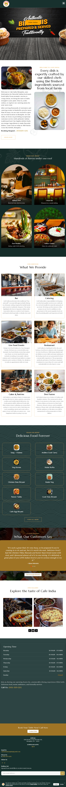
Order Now (8, 137)
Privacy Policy (9, 785)
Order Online (33, 22)
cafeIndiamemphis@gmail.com (10, 749)
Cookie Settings (33, 784)
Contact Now (33, 729)
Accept (56, 784)
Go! (62, 770)
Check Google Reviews (33, 572)
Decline (62, 784)
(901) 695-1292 (15, 685)
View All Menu (33, 519)
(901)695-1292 (22, 131)
